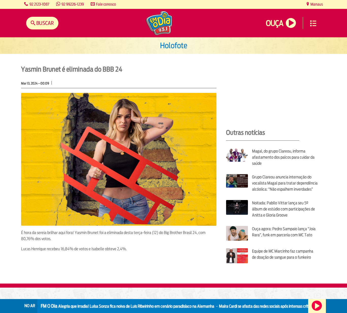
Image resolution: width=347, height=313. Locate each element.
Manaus (316, 4)
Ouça (274, 23)
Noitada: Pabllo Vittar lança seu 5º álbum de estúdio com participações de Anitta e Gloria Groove (283, 209)
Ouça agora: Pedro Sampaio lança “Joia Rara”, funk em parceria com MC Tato (284, 231)
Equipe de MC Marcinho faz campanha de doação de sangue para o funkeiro (282, 254)
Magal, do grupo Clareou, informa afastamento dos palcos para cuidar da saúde (283, 157)
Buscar (44, 23)
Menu (313, 23)
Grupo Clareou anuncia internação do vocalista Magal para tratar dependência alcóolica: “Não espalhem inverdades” (285, 183)
